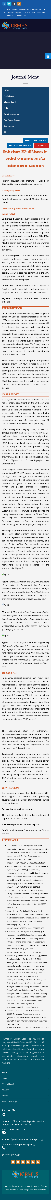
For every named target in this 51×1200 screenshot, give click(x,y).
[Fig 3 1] (25, 635)
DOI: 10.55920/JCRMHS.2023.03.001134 (18, 208)
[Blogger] (19, 4)
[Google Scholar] (4, 4)
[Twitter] (9, 4)
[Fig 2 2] (25, 605)
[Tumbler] (14, 4)
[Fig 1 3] (25, 574)
